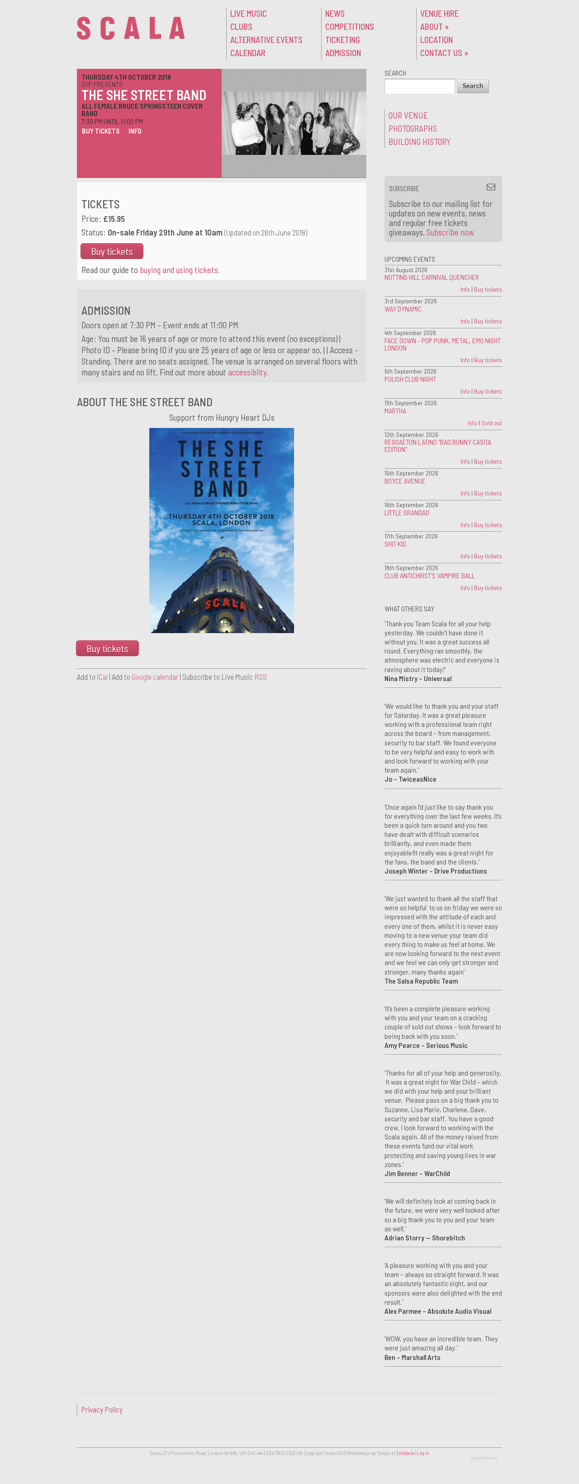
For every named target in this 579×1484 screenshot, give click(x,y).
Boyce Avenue (405, 480)
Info (134, 131)
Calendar (248, 53)
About (434, 26)
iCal (102, 676)
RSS (260, 676)
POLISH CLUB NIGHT (410, 379)
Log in (423, 1453)
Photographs (413, 128)
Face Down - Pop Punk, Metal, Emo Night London (442, 344)
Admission (343, 53)
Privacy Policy (102, 1409)
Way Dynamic (403, 308)
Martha (395, 410)
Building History (420, 141)
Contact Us (444, 53)
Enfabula (405, 1453)
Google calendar (155, 676)
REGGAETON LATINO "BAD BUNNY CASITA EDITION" (437, 445)
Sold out (491, 423)
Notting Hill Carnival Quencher (431, 277)
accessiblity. (248, 372)
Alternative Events (266, 39)
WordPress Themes (485, 1458)
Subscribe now (450, 232)
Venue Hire (439, 13)
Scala (131, 28)
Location (436, 39)
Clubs (241, 26)
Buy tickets (100, 131)
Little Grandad (406, 512)
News (335, 13)
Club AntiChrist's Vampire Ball (429, 575)
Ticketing (342, 39)
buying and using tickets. (180, 269)
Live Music (248, 13)
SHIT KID (395, 543)
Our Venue (408, 115)
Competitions (349, 26)
